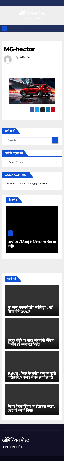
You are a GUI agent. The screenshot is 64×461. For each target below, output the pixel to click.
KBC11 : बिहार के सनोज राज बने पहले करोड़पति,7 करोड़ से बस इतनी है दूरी (32, 375)
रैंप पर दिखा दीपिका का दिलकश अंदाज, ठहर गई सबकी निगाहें (31, 408)
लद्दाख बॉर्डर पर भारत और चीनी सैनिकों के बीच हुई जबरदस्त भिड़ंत (31, 342)
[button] (59, 28)
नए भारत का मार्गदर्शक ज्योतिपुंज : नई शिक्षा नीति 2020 (30, 309)
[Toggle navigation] (33, 28)
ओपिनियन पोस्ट (32, 13)
